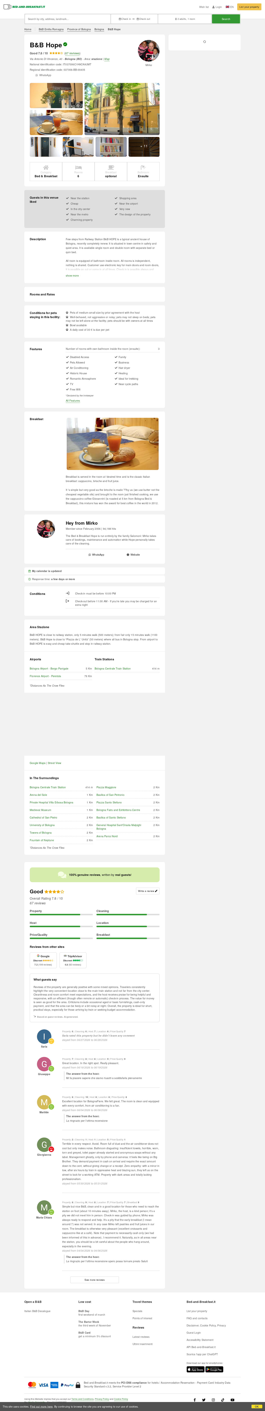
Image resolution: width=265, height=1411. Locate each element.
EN (232, 7)
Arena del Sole (38, 795)
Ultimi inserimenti (142, 1344)
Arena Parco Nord (107, 836)
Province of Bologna (79, 29)
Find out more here (41, 1406)
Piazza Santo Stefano (109, 802)
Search (226, 19)
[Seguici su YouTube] (232, 1399)
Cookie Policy (121, 1398)
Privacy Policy (102, 1398)
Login (219, 7)
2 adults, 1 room (186, 19)
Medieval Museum (40, 810)
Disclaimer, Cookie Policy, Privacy (206, 1325)
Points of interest (142, 1318)
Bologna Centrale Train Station (113, 668)
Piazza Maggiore (106, 787)
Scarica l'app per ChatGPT (202, 1354)
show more (72, 275)
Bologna (99, 29)
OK (257, 1406)
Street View (54, 763)
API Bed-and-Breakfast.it (201, 1347)
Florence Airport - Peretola (45, 676)
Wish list (204, 7)
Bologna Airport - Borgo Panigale (49, 668)
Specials (137, 1311)
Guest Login (194, 1332)
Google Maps (37, 763)
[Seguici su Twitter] (203, 1399)
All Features (73, 400)
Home (27, 29)
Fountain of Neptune (42, 840)
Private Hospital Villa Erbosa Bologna (51, 802)
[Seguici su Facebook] (196, 1399)
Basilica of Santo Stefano (111, 817)
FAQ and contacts (197, 1318)
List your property (249, 6)
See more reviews (95, 1279)
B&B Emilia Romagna (51, 29)
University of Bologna (42, 825)
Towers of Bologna (41, 832)
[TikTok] (222, 1399)
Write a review (146, 891)
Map (107, 59)
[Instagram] (213, 1399)
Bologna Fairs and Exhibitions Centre (118, 810)
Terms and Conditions (82, 1398)
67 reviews (72, 53)
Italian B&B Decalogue (37, 1311)
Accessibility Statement (200, 1340)
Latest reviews (140, 1336)
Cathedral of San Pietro (43, 817)
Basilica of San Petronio (110, 795)
